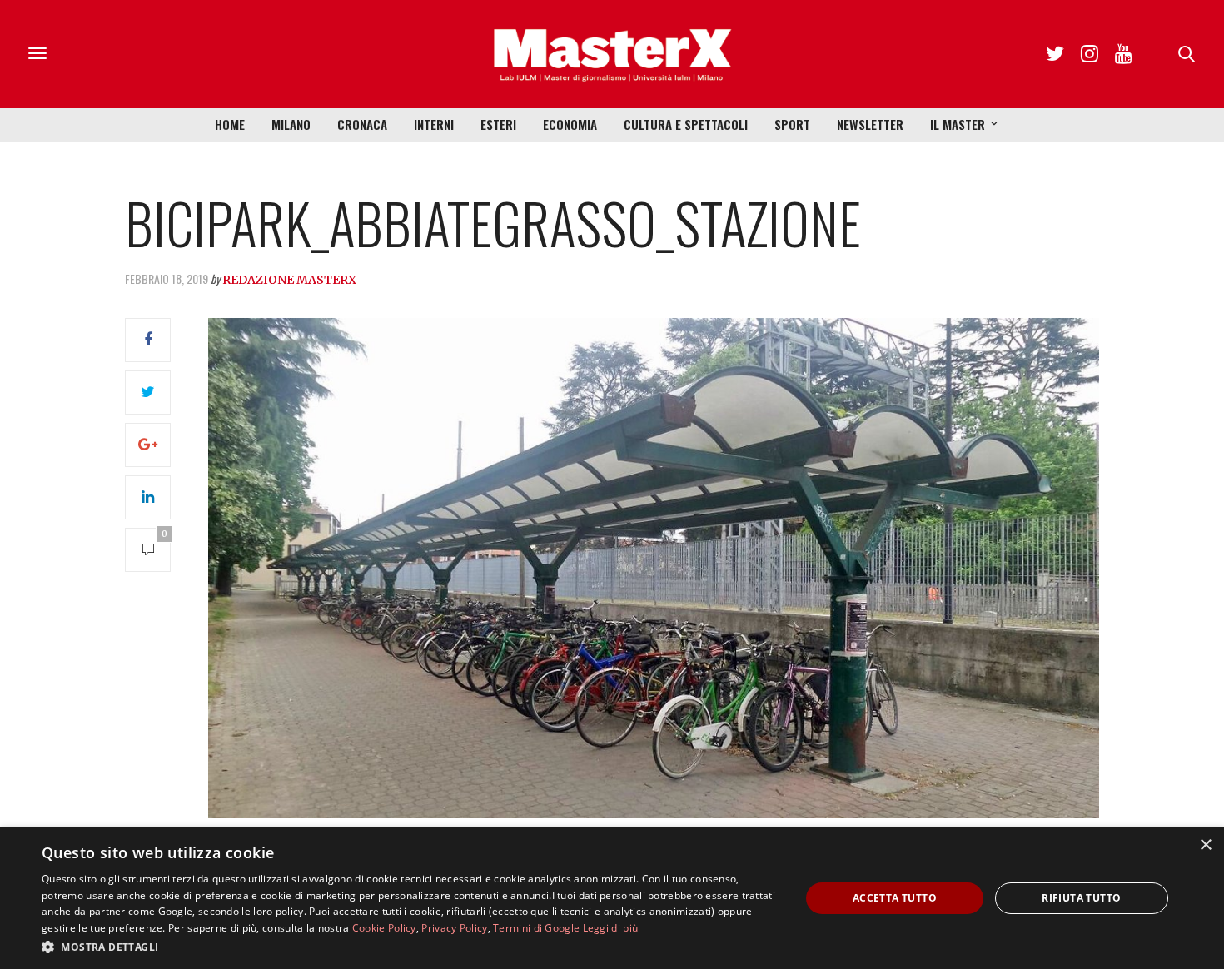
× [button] (1205, 845)
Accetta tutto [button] (895, 898)
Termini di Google (536, 928)
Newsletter (870, 124)
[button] (410, 947)
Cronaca (362, 124)
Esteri (498, 124)
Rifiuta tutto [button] (1081, 898)
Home (230, 124)
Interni (434, 124)
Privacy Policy (454, 928)
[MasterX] (612, 54)
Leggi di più (611, 928)
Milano (291, 124)
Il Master (957, 124)
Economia (570, 124)
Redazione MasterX (289, 279)
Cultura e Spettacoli (686, 124)
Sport (792, 124)
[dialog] (612, 898)
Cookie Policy (384, 928)
